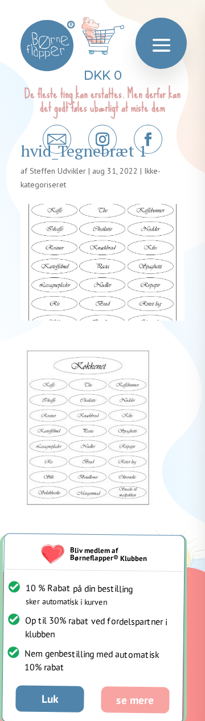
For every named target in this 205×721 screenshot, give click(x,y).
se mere (135, 699)
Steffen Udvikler (58, 171)
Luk (50, 698)
